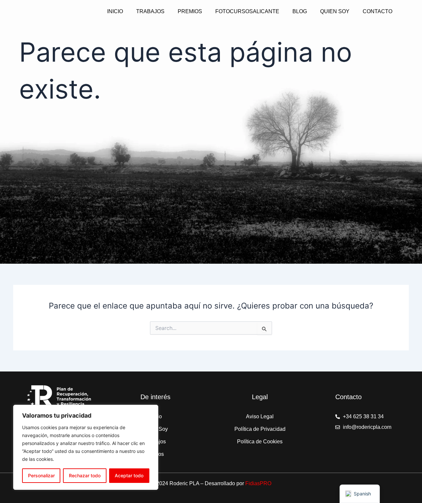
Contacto (377, 11)
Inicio (115, 11)
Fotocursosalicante (247, 11)
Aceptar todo (129, 475)
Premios (190, 11)
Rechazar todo (85, 475)
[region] (85, 447)
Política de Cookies (260, 441)
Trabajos (150, 11)
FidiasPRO (258, 483)
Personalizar (41, 475)
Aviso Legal (260, 416)
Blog (299, 11)
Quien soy (334, 11)
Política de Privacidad (260, 429)
